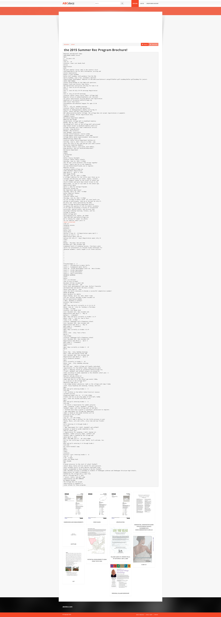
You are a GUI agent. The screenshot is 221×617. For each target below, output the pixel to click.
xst (74, 581)
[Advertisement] (110, 27)
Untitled (73, 544)
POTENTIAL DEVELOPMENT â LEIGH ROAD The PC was (97, 560)
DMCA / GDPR (149, 614)
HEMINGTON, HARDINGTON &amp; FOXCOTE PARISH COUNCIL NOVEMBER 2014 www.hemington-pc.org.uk (144, 527)
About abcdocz (140, 614)
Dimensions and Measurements (73, 522)
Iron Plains (97, 522)
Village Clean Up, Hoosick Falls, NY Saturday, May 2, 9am (120, 557)
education (66, 44)
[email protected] (69, 222)
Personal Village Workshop (120, 593)
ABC (68, 3)
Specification (120, 522)
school (73, 44)
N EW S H (143, 564)
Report (145, 44)
